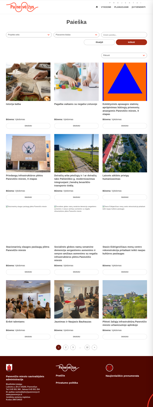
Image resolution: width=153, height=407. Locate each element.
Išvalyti (99, 42)
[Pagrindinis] (96, 7)
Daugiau (28, 126)
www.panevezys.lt (14, 394)
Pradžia (60, 375)
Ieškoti (131, 42)
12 (87, 347)
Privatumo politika (67, 382)
